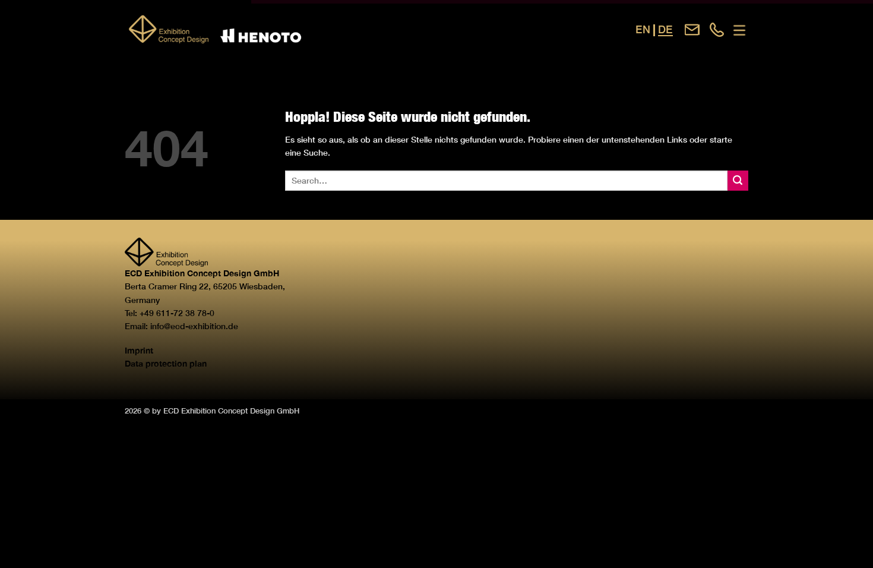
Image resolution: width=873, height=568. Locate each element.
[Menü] (739, 30)
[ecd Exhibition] (258, 30)
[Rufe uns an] (717, 30)
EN (642, 30)
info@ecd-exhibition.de (194, 326)
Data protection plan (166, 363)
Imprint (139, 350)
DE (665, 30)
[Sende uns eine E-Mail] (692, 30)
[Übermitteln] (738, 181)
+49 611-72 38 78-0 (177, 313)
